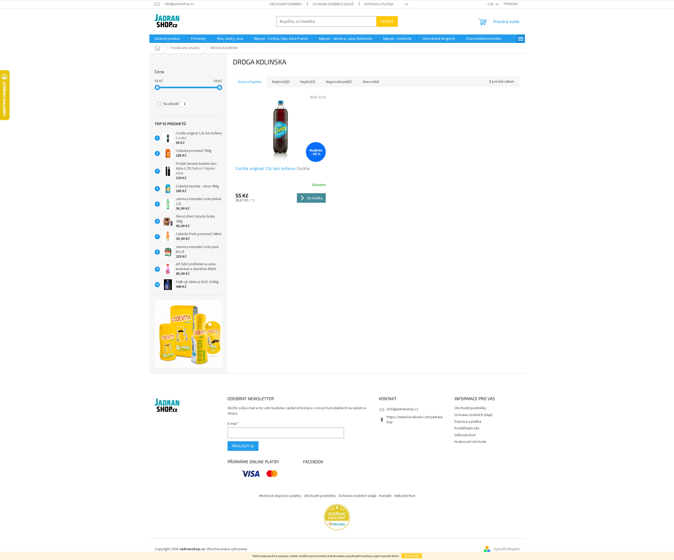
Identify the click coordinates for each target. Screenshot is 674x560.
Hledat (387, 21)
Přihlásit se (243, 446)
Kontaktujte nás (466, 428)
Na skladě (174, 104)
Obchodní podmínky (286, 4)
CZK (491, 4)
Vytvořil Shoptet (507, 549)
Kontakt (385, 496)
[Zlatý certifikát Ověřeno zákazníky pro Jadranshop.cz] (337, 517)
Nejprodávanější (339, 82)
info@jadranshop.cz (402, 409)
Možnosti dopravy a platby (280, 496)
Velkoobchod (464, 435)
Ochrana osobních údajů (333, 4)
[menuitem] (167, 38)
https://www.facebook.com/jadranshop (415, 420)
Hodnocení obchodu (470, 441)
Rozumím (411, 556)
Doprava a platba (378, 4)
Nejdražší (307, 82)
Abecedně (371, 82)
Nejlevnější (280, 82)
